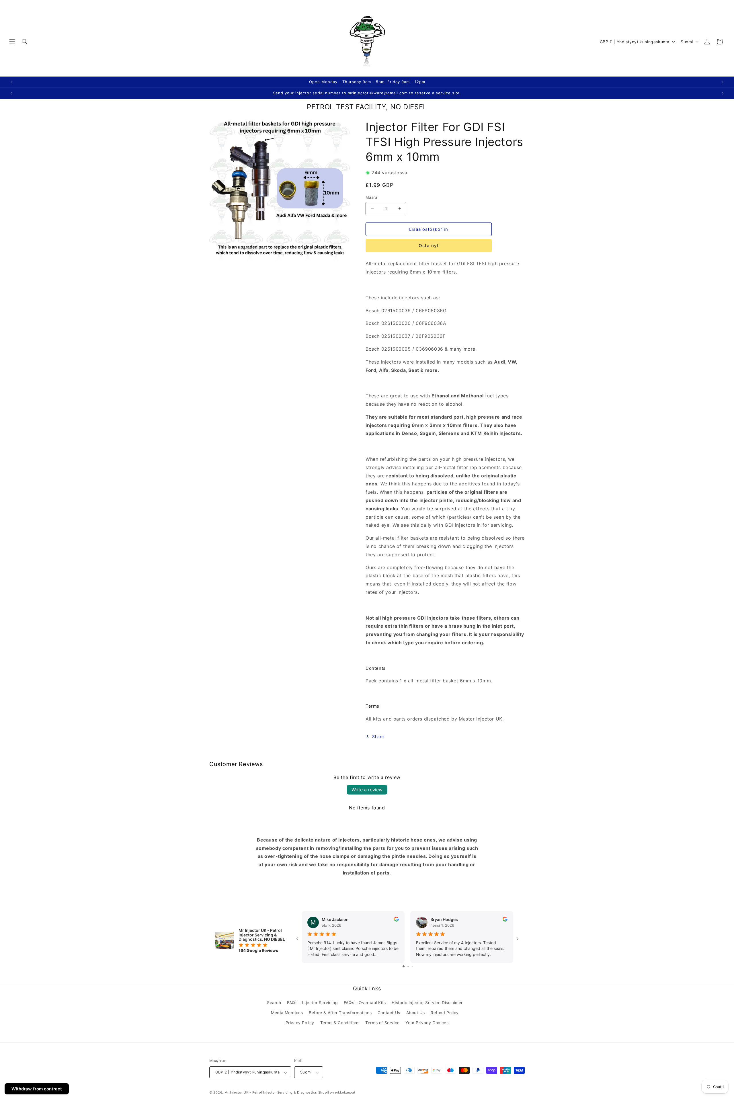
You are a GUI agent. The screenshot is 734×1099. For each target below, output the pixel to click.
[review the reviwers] (396, 920)
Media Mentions (287, 1012)
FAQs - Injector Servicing (312, 1002)
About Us (415, 1012)
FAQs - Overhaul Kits (365, 1002)
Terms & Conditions (340, 1022)
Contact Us (389, 1012)
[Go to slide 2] (408, 966)
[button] (12, 41)
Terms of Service (382, 1022)
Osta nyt (429, 245)
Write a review (367, 789)
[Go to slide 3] (412, 966)
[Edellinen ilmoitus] (11, 82)
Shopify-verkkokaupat (337, 1093)
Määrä (371, 197)
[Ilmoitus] (723, 82)
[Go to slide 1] (404, 967)
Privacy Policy (300, 1022)
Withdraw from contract (36, 1089)
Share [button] (378, 736)
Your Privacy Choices (426, 1022)
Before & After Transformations (340, 1012)
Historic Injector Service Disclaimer (427, 1002)
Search (274, 1002)
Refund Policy (445, 1012)
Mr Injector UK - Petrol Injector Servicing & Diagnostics (271, 1093)
